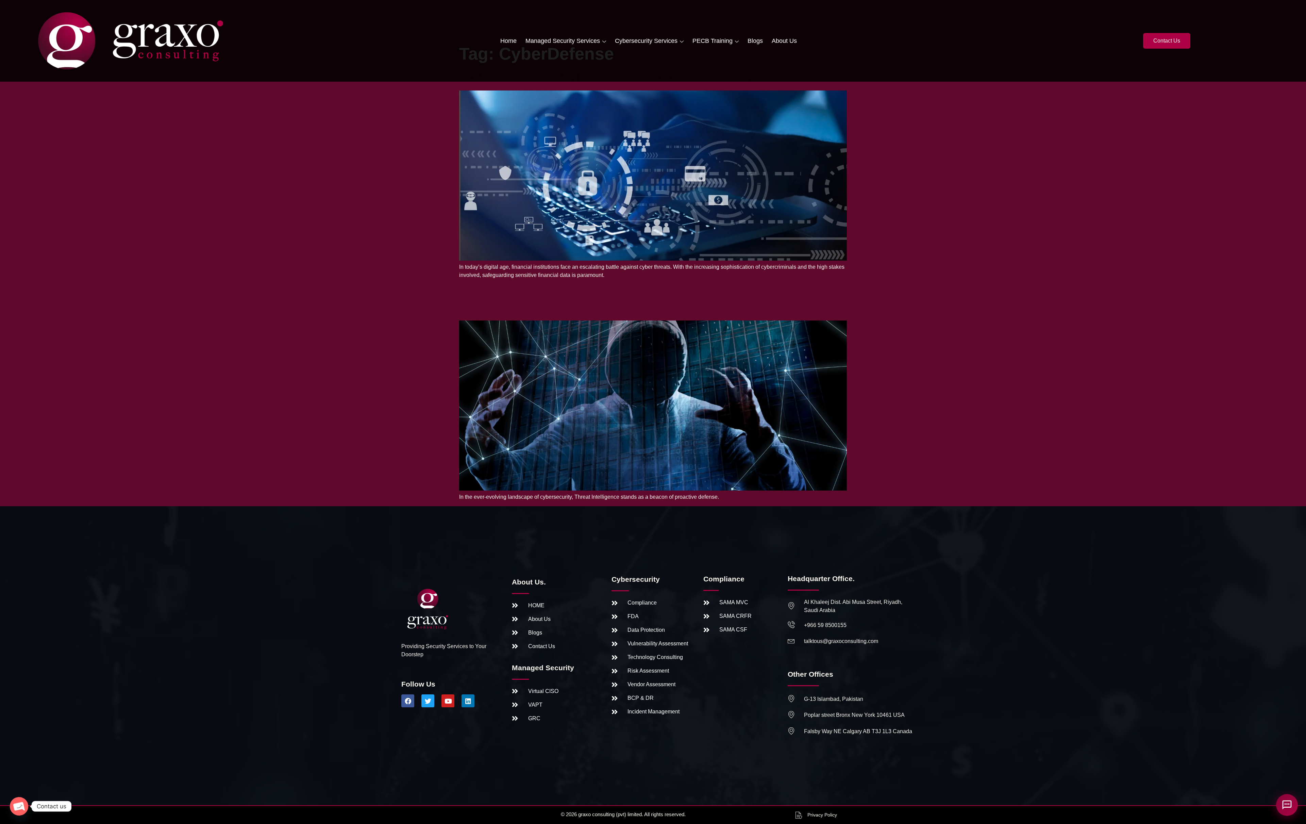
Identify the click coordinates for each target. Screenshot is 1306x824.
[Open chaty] (19, 806)
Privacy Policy (822, 815)
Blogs (755, 40)
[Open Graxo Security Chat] (1287, 805)
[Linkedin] (468, 700)
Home (508, 40)
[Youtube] (447, 700)
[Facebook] (407, 700)
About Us (784, 40)
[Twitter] (427, 700)
